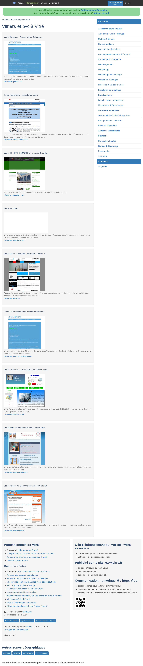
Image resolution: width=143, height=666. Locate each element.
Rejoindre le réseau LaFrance (45, 621)
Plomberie (103, 136)
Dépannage (103, 69)
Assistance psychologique (110, 29)
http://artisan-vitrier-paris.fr (14, 414)
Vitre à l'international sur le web (21, 602)
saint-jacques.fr (28, 653)
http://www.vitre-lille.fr (12, 298)
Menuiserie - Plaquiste (108, 110)
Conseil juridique (106, 44)
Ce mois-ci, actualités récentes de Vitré (25, 589)
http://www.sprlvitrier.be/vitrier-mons (18, 356)
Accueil (21, 3)
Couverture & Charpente (109, 59)
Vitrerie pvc (103, 161)
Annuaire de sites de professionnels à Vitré (27, 557)
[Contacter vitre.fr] (129, 3)
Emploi (43, 3)
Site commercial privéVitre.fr (115, 3)
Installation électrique (108, 80)
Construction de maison (109, 49)
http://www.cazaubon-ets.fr (14, 195)
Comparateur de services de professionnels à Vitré (30, 553)
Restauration (104, 151)
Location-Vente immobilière (111, 100)
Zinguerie (102, 166)
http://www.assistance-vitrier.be (16, 140)
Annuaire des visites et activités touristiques (27, 578)
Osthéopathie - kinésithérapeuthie (114, 115)
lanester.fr (17, 653)
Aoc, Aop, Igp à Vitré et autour (21, 585)
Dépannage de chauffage (110, 74)
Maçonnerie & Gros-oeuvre (110, 105)
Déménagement (105, 64)
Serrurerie (102, 156)
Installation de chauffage (109, 90)
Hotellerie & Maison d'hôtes (111, 85)
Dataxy (28, 626)
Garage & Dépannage (108, 146)
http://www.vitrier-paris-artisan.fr (16, 472)
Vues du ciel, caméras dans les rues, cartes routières (31, 582)
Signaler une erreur (27, 621)
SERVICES (103, 21)
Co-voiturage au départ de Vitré (21, 592)
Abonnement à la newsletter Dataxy (27, 606)
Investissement (105, 95)
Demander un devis (11, 621)
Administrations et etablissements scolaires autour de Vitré (34, 596)
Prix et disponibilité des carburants (34, 571)
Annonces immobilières (109, 131)
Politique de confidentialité (94, 10)
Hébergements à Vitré (28, 550)
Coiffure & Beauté (106, 39)
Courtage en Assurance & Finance (114, 54)
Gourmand (54, 3)
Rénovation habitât (107, 141)
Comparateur (32, 3)
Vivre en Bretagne (41, 653)
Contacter (27, 612)
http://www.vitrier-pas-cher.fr (15, 240)
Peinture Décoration (107, 125)
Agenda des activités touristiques (22, 575)
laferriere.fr (6, 653)
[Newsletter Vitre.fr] (125, 3)
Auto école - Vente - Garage (111, 34)
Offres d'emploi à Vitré (17, 560)
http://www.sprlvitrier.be (13, 82)
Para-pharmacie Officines (110, 120)
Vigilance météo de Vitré (18, 599)
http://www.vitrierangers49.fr (15, 530)
